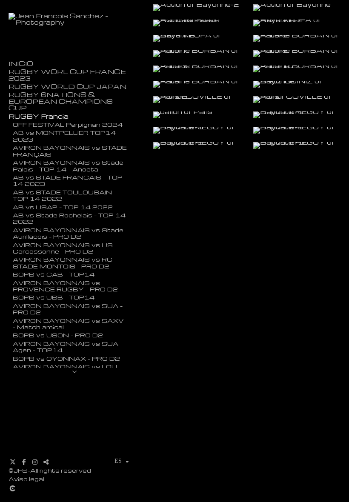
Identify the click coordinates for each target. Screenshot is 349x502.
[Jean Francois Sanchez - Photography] (74, 22)
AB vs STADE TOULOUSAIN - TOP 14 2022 (64, 195)
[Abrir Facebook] (24, 462)
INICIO (21, 64)
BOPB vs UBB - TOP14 (53, 297)
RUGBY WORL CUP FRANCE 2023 (67, 75)
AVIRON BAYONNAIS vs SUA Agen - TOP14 (65, 346)
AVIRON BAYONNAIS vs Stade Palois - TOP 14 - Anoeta (68, 165)
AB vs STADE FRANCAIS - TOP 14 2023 (68, 180)
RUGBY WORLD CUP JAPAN (67, 87)
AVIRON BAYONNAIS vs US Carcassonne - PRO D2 (63, 248)
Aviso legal (26, 478)
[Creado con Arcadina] (74, 488)
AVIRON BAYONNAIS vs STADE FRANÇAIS (70, 150)
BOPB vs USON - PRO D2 (58, 335)
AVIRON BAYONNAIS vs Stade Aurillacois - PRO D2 (68, 233)
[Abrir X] (13, 462)
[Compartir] (46, 462)
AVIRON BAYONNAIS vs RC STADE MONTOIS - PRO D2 (62, 262)
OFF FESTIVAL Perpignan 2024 (68, 124)
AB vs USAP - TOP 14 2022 (63, 207)
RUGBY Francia (39, 116)
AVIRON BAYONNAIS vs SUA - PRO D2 (68, 309)
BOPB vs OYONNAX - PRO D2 (66, 358)
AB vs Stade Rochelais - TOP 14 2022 (69, 218)
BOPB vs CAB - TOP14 (53, 274)
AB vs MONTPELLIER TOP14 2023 (64, 135)
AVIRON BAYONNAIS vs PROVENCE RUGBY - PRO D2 (65, 286)
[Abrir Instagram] (35, 462)
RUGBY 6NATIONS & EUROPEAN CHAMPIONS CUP (61, 101)
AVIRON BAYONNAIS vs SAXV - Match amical (68, 324)
